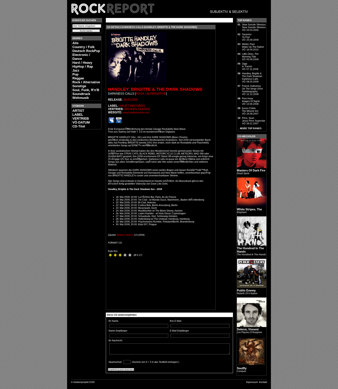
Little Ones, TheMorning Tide (250, 55)
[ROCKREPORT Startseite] (160, 16)
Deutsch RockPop (86, 51)
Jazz (75, 70)
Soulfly (241, 368)
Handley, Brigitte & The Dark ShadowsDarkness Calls (252, 76)
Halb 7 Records (132, 105)
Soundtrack (81, 94)
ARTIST (78, 111)
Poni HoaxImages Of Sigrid (251, 100)
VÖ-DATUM (81, 122)
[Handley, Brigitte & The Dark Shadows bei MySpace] (111, 122)
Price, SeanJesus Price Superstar (253, 119)
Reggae (78, 78)
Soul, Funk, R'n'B (85, 90)
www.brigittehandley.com (136, 112)
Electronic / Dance (81, 57)
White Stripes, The (249, 209)
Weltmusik (80, 98)
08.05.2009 (130, 99)
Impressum (252, 382)
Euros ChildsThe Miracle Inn (250, 109)
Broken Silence (137, 109)
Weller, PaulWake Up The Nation (253, 45)
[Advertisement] (83, 190)
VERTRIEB (80, 118)
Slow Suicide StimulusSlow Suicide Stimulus (254, 26)
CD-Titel (78, 126)
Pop (75, 74)
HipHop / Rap (82, 66)
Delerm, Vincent (248, 329)
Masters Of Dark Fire (251, 170)
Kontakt (263, 382)
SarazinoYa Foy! (247, 36)
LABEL (77, 115)
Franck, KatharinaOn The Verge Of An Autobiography (252, 89)
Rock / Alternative (86, 82)
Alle (75, 43)
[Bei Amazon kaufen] (119, 122)
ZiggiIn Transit (247, 65)
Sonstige (79, 86)
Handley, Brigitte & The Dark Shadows (155, 89)
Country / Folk (83, 47)
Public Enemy (246, 290)
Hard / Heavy (82, 63)
